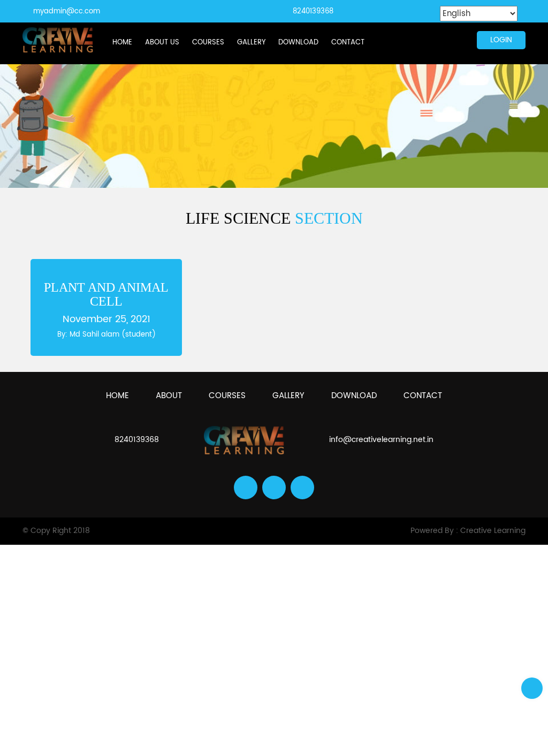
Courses (208, 42)
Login (501, 40)
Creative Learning (493, 530)
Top (532, 688)
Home (122, 42)
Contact (347, 42)
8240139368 (313, 11)
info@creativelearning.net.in (381, 439)
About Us (162, 42)
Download (298, 42)
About (169, 395)
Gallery (251, 42)
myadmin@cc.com (66, 11)
